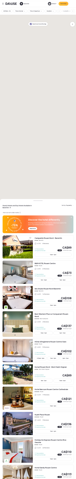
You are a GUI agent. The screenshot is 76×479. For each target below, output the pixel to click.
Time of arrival (19, 11)
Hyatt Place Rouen (38, 423)
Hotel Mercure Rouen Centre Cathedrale (38, 398)
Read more (33, 228)
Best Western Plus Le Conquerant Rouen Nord (38, 324)
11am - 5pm (53, 358)
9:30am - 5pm (40, 358)
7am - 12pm (44, 280)
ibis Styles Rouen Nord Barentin (38, 297)
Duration (49, 11)
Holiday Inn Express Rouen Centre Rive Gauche (38, 450)
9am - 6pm (62, 280)
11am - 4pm (53, 431)
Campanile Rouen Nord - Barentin (38, 246)
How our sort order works (11, 212)
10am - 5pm (53, 305)
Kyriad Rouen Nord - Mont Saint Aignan (38, 374)
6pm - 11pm (63, 333)
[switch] (67, 11)
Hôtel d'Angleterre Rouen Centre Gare (38, 350)
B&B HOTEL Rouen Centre (38, 272)
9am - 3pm (44, 380)
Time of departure (35, 11)
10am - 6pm (53, 254)
